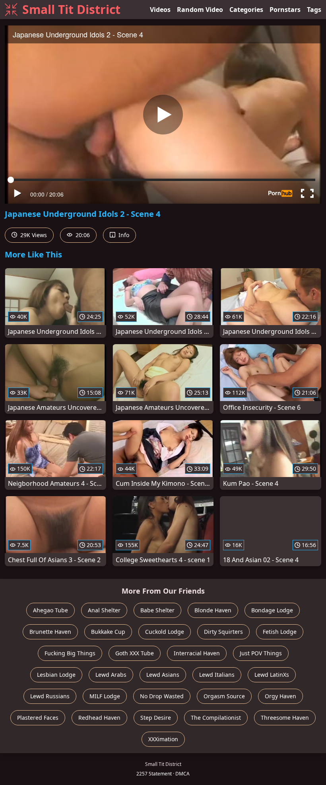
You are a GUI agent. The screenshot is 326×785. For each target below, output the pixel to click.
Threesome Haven (285, 717)
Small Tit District (71, 9)
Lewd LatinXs (271, 674)
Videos (160, 9)
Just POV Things (261, 653)
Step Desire (155, 717)
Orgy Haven (280, 696)
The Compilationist (216, 717)
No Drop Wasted (162, 696)
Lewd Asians (162, 674)
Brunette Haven (50, 631)
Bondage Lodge (272, 610)
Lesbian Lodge (56, 674)
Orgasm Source (224, 696)
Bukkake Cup (108, 631)
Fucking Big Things (70, 653)
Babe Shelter (157, 610)
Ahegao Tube (50, 610)
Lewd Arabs (110, 674)
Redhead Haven (99, 717)
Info (123, 235)
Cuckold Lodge (164, 631)
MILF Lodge (104, 696)
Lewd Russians (50, 696)
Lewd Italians (217, 674)
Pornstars (285, 9)
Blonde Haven (212, 610)
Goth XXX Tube (134, 653)
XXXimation (163, 739)
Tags (314, 9)
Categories (246, 9)
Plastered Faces (37, 717)
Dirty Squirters (223, 631)
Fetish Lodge (280, 631)
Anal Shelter (104, 610)
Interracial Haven (197, 653)
